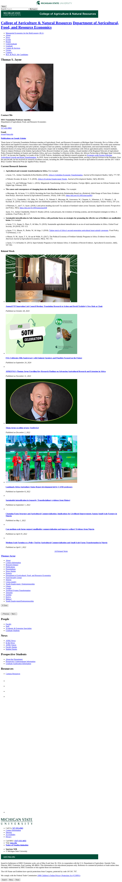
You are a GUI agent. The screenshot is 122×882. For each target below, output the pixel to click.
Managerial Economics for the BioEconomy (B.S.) (25, 33)
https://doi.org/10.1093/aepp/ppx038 (33, 208)
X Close (4, 605)
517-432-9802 (6, 128)
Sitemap (9, 832)
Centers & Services (13, 48)
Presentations (11, 569)
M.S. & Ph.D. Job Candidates (17, 55)
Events (8, 40)
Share (17, 880)
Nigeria (8, 580)
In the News (10, 643)
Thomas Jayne (8, 556)
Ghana (8, 586)
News (8, 37)
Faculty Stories (11, 647)
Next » (14, 614)
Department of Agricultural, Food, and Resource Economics (28, 575)
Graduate (9, 46)
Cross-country (11, 582)
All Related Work (61, 551)
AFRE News (11, 641)
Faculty (8, 624)
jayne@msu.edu (7, 134)
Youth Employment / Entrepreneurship (20, 584)
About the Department (14, 659)
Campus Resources (13, 674)
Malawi (8, 599)
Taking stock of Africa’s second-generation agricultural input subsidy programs (78, 230)
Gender (8, 588)
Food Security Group (14, 578)
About (8, 35)
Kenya (8, 597)
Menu (11, 880)
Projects (9, 573)
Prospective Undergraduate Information (20, 661)
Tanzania (9, 593)
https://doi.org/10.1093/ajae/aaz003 (79, 195)
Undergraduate (11, 44)
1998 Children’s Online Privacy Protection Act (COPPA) (58, 876)
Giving (8, 50)
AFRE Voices (11, 645)
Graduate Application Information (18, 664)
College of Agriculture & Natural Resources (36, 23)
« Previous (5, 614)
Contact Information (13, 563)
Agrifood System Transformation (18, 590)
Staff (7, 626)
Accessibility (10, 835)
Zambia (8, 595)
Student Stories (11, 649)
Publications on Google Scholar (13, 138)
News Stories (11, 571)
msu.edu (13, 843)
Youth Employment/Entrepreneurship (20, 601)
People (8, 42)
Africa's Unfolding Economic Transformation (65, 175)
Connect (9, 52)
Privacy (8, 837)
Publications (10, 567)
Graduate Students (13, 631)
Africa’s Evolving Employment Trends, (52, 179)
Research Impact (12, 565)
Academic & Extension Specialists (19, 628)
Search (3, 9)
